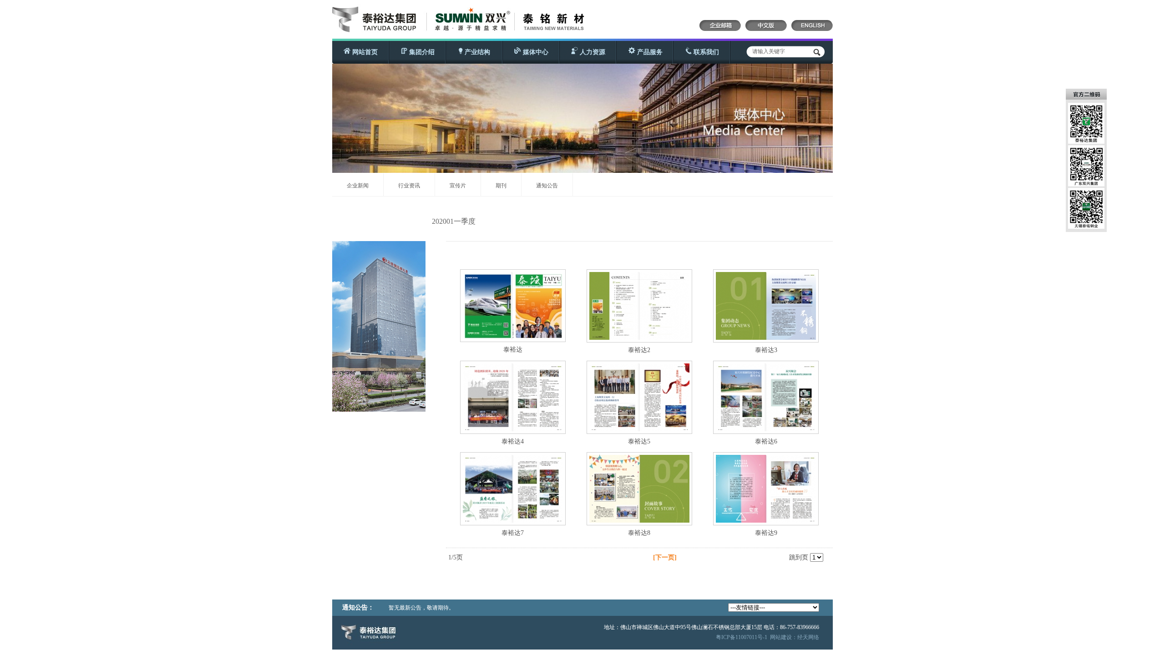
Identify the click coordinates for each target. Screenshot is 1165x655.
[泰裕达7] (513, 520)
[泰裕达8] (639, 520)
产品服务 (649, 52)
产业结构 (476, 52)
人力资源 (591, 52)
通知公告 (547, 185)
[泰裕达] (513, 337)
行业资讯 (409, 185)
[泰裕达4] (513, 429)
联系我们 (705, 52)
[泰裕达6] (766, 429)
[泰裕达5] (639, 429)
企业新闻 (358, 185)
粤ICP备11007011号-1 (741, 637)
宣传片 (458, 185)
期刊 (501, 185)
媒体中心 (534, 52)
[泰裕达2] (639, 337)
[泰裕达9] (766, 520)
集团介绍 (421, 52)
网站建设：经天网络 (794, 637)
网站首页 (364, 52)
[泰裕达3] (766, 337)
